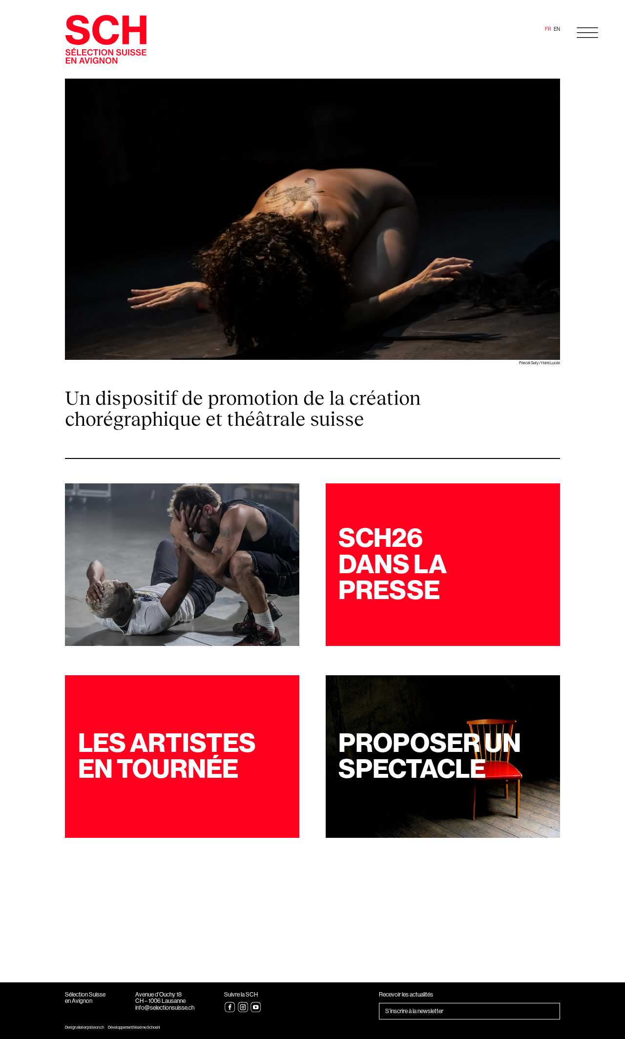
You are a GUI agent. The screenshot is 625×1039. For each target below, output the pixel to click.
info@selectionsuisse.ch (164, 1007)
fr (548, 29)
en (557, 29)
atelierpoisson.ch (90, 1027)
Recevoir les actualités (406, 995)
